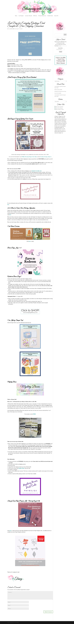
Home (16, 15)
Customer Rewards (28, 15)
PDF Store (35, 15)
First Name (56, 45)
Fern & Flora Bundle (58, 93)
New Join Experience (42, 15)
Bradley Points (50, 15)
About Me (56, 15)
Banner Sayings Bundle (58, 89)
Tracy (9, 28)
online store (39, 171)
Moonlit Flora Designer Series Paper (60, 91)
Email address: (60, 48)
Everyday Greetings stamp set (45, 156)
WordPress (17, 622)
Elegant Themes (12, 622)
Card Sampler (21, 15)
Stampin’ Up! (34, 171)
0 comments (20, 28)
